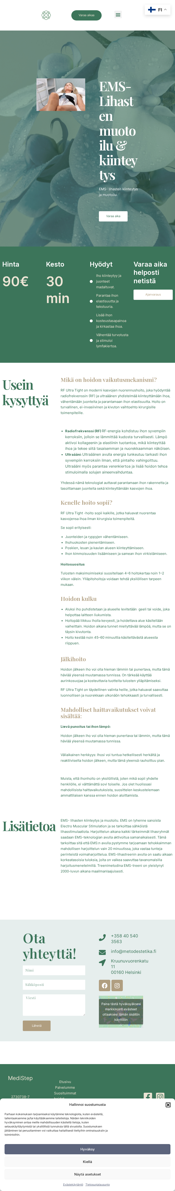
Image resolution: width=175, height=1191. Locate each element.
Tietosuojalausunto (97, 1184)
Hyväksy (87, 1149)
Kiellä (87, 1162)
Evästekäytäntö (73, 1184)
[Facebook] (148, 1097)
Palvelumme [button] (65, 1088)
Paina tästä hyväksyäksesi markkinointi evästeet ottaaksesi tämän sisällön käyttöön (121, 1011)
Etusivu (65, 1082)
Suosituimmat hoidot (65, 1096)
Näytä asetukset (87, 1174)
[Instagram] (160, 1097)
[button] (168, 1105)
